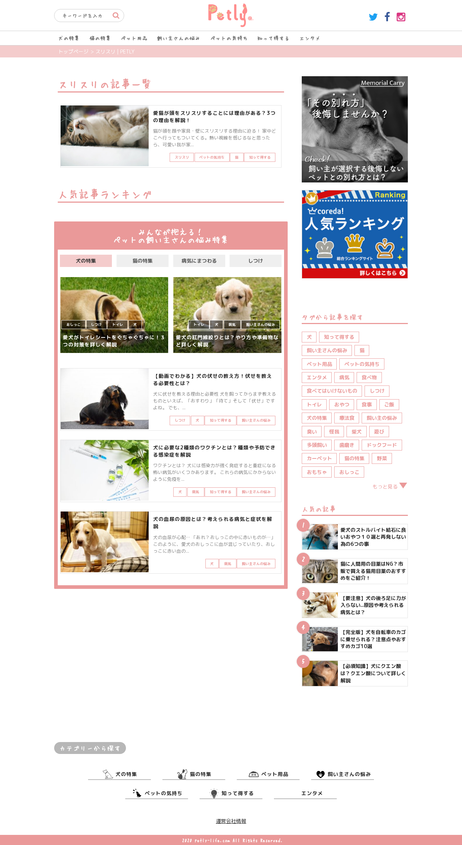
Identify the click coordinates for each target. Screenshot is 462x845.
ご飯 (389, 404)
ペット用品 (134, 37)
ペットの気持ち (229, 37)
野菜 (382, 458)
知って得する (273, 37)
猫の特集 (100, 37)
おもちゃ (317, 472)
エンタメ (310, 37)
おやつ (341, 404)
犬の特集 (69, 37)
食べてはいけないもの (332, 390)
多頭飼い (317, 444)
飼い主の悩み (382, 417)
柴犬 (357, 431)
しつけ (255, 260)
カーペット (319, 458)
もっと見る (385, 486)
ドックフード (382, 444)
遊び (379, 431)
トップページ (73, 51)
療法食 (346, 417)
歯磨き (346, 444)
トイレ (314, 404)
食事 (367, 404)
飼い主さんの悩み (178, 37)
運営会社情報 (231, 821)
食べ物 (369, 377)
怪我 (334, 431)
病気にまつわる (199, 260)
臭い (312, 431)
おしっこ (349, 472)
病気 (344, 377)
